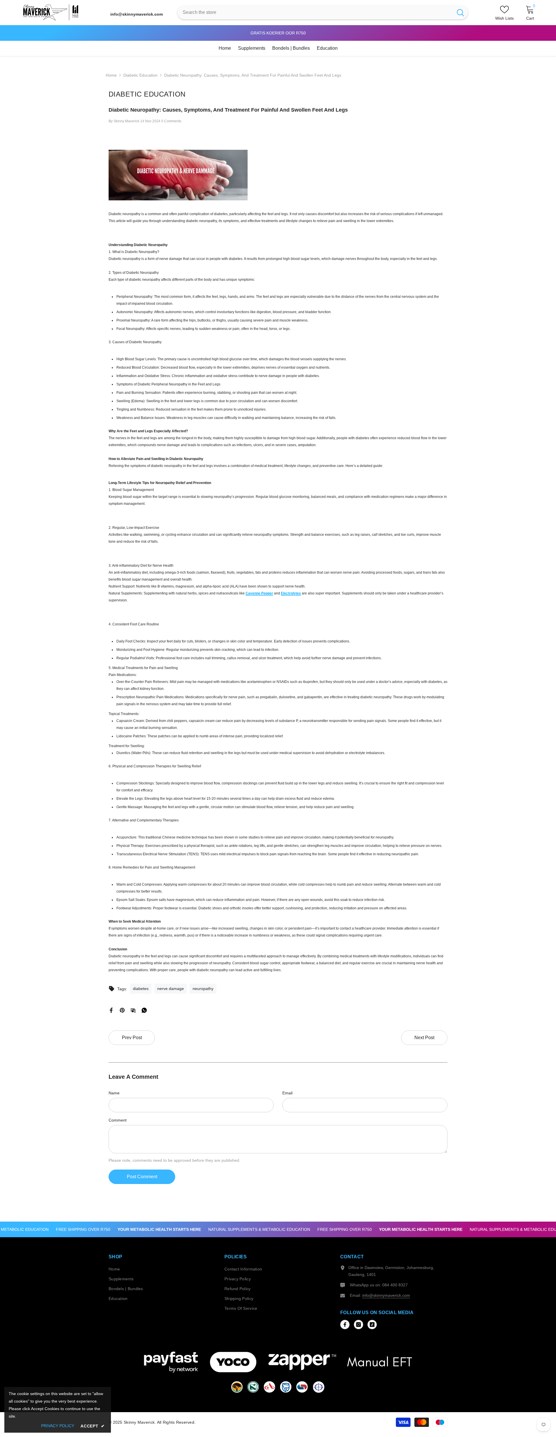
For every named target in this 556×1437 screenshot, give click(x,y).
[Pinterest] (122, 1010)
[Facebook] (111, 1010)
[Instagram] (358, 1324)
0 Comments (171, 121)
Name (114, 1093)
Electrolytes (291, 593)
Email (287, 1093)
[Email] (133, 1010)
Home (111, 75)
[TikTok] (372, 1324)
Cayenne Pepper (259, 593)
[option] (271, 33)
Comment (118, 1120)
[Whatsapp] (144, 1010)
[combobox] (315, 12)
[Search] (323, 12)
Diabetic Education (140, 75)
